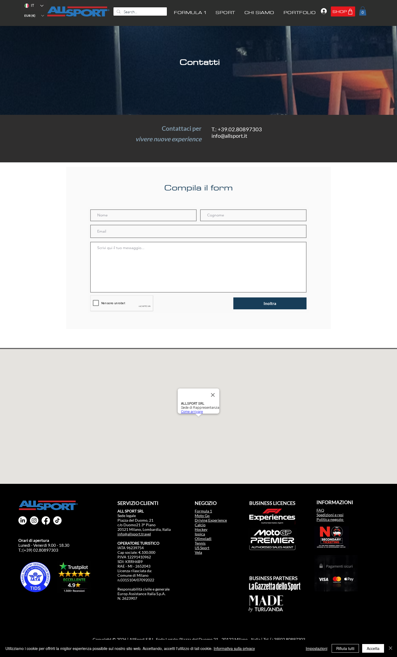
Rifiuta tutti (345, 648)
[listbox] (34, 15)
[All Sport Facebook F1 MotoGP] (46, 520)
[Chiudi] (390, 648)
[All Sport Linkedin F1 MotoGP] (22, 520)
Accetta (373, 648)
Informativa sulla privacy (234, 648)
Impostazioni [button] (316, 648)
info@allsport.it (229, 135)
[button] (34, 15)
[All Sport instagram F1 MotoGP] (34, 520)
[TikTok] (57, 520)
